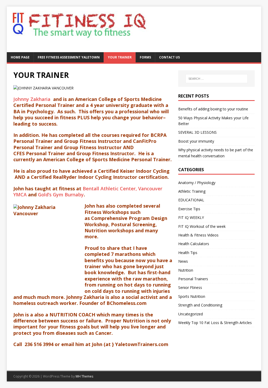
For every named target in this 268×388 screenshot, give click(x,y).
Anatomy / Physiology (196, 182)
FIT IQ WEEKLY (191, 217)
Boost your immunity (196, 141)
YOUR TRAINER (120, 57)
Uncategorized (190, 313)
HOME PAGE (20, 57)
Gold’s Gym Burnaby (61, 194)
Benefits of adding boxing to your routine (213, 108)
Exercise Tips (189, 208)
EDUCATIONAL (191, 199)
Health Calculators (193, 243)
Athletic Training (191, 191)
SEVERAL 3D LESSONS (197, 132)
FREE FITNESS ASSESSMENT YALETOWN (69, 57)
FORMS (145, 57)
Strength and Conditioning (200, 305)
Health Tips (187, 252)
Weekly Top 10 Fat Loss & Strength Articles (215, 322)
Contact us (169, 57)
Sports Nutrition (191, 296)
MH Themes (84, 376)
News (183, 261)
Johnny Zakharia (32, 99)
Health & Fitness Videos (198, 235)
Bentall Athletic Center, (110, 188)
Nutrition (185, 270)
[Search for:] (216, 78)
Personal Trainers (193, 278)
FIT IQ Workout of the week (202, 226)
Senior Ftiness (190, 287)
